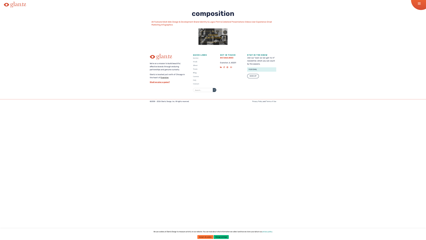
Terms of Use (271, 101)
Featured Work (160, 22)
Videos (248, 22)
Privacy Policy (257, 101)
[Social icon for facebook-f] (224, 67)
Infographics (167, 25)
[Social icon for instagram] (227, 67)
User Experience (259, 22)
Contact (196, 83)
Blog (195, 72)
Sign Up (253, 76)
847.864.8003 (226, 58)
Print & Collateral (223, 22)
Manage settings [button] (221, 237)
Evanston (165, 78)
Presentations (237, 22)
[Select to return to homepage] (14, 4)
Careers (196, 76)
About (195, 65)
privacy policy (267, 232)
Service (195, 58)
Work (195, 61)
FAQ (194, 80)
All (152, 22)
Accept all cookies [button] (205, 237)
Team (195, 69)
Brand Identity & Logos (204, 22)
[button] (420, 3)
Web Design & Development (180, 22)
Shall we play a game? (160, 82)
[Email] (231, 67)
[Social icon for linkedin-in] (221, 67)
